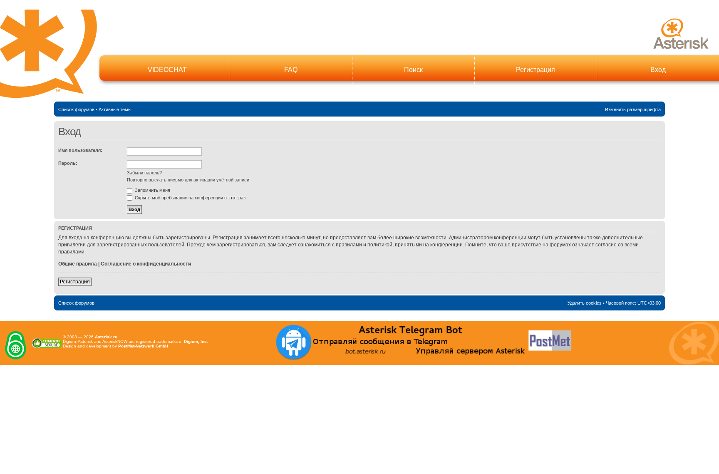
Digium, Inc (195, 341)
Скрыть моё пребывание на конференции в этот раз (189, 197)
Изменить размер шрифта (633, 109)
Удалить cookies (585, 302)
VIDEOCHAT (167, 69)
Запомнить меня (152, 190)
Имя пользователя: (80, 150)
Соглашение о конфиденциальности (146, 264)
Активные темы (115, 109)
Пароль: (67, 163)
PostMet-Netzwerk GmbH (143, 346)
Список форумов (76, 109)
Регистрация (535, 69)
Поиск (413, 69)
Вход (658, 69)
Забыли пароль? (144, 172)
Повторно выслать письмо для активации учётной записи (188, 179)
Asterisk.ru (106, 337)
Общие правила (77, 264)
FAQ (291, 69)
